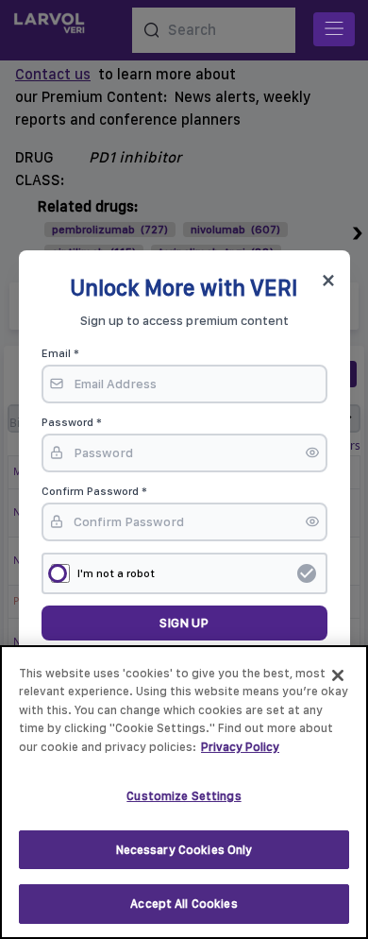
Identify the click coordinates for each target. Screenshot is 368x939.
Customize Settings (183, 796)
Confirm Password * (94, 491)
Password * (72, 422)
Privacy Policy (240, 747)
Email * (60, 353)
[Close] (338, 675)
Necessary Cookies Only (184, 850)
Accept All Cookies (183, 903)
